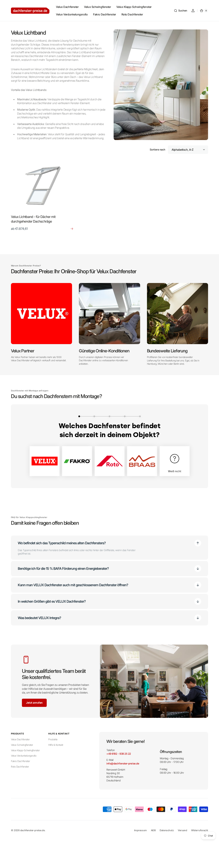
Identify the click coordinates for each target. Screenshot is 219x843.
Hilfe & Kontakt (55, 744)
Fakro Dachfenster (20, 761)
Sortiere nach (157, 149)
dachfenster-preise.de (32, 830)
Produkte (52, 739)
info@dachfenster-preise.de (122, 763)
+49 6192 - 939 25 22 (118, 753)
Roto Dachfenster (20, 766)
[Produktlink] (42, 196)
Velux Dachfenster (20, 739)
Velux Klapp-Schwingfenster (25, 750)
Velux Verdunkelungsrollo (23, 755)
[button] (180, 10)
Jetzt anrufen (34, 702)
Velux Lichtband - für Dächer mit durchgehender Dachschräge (33, 219)
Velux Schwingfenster (22, 744)
